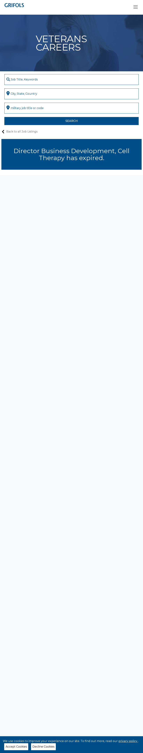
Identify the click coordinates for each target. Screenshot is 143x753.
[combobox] (71, 79)
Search (71, 121)
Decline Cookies (43, 746)
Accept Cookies (16, 746)
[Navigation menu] (135, 7)
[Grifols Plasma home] (14, 5)
